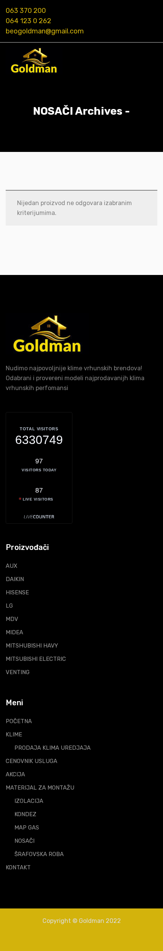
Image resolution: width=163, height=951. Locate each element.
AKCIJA (15, 774)
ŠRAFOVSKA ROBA (39, 854)
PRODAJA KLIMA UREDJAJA (52, 747)
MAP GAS (26, 827)
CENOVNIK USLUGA (31, 761)
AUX (11, 565)
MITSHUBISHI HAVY (32, 645)
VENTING (18, 672)
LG (9, 605)
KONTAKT (18, 867)
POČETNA (19, 721)
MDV (12, 619)
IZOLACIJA (28, 801)
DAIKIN (15, 579)
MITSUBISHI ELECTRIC (36, 659)
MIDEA (14, 632)
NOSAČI (24, 840)
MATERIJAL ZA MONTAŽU (40, 787)
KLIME (14, 734)
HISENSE (17, 592)
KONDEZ (25, 814)
